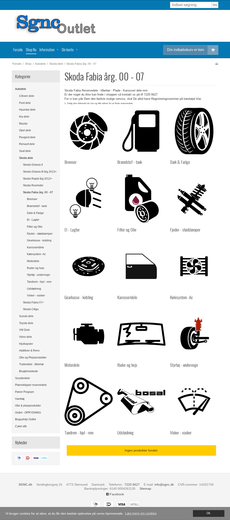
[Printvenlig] (216, 63)
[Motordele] (88, 334)
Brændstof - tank (37, 206)
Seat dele (25, 151)
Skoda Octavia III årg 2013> (40, 171)
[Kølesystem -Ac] (194, 266)
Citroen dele (26, 96)
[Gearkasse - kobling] (88, 266)
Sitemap (145, 488)
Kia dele (24, 116)
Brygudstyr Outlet (25, 419)
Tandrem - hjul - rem (39, 281)
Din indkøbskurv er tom (185, 50)
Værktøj (19, 398)
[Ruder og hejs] (141, 334)
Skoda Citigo (31, 309)
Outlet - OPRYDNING (28, 412)
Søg (214, 4)
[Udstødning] (141, 402)
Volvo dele (25, 336)
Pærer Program (24, 391)
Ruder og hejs (35, 268)
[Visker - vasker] (194, 402)
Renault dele (27, 144)
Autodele (20, 89)
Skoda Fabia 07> (33, 302)
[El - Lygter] (88, 199)
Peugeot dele (27, 137)
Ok (208, 513)
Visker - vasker (36, 295)
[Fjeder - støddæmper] (194, 199)
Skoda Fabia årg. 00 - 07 (38, 192)
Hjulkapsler (26, 343)
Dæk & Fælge (35, 213)
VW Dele (24, 329)
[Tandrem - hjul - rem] (88, 402)
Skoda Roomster (33, 185)
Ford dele (25, 102)
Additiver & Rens (29, 350)
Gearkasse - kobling (39, 240)
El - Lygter (33, 219)
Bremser (32, 199)
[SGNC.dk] (115, 26)
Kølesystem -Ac (36, 254)
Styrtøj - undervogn (38, 274)
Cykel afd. (21, 426)
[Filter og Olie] (141, 199)
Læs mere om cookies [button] (141, 513)
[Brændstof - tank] (141, 131)
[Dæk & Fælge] (194, 131)
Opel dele (25, 130)
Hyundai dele (27, 109)
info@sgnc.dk (164, 484)
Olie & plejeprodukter (28, 405)
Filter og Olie (34, 226)
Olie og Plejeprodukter (32, 357)
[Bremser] (88, 131)
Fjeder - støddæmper (40, 233)
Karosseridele (35, 247)
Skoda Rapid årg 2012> (37, 178)
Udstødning (34, 288)
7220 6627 (132, 484)
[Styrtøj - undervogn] (194, 334)
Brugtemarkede (28, 371)
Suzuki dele (26, 316)
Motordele (33, 261)
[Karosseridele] (141, 266)
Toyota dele (26, 323)
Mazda (23, 123)
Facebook (116, 494)
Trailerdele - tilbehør (31, 364)
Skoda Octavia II (33, 164)
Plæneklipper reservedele (31, 385)
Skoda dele (26, 158)
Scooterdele (22, 378)
